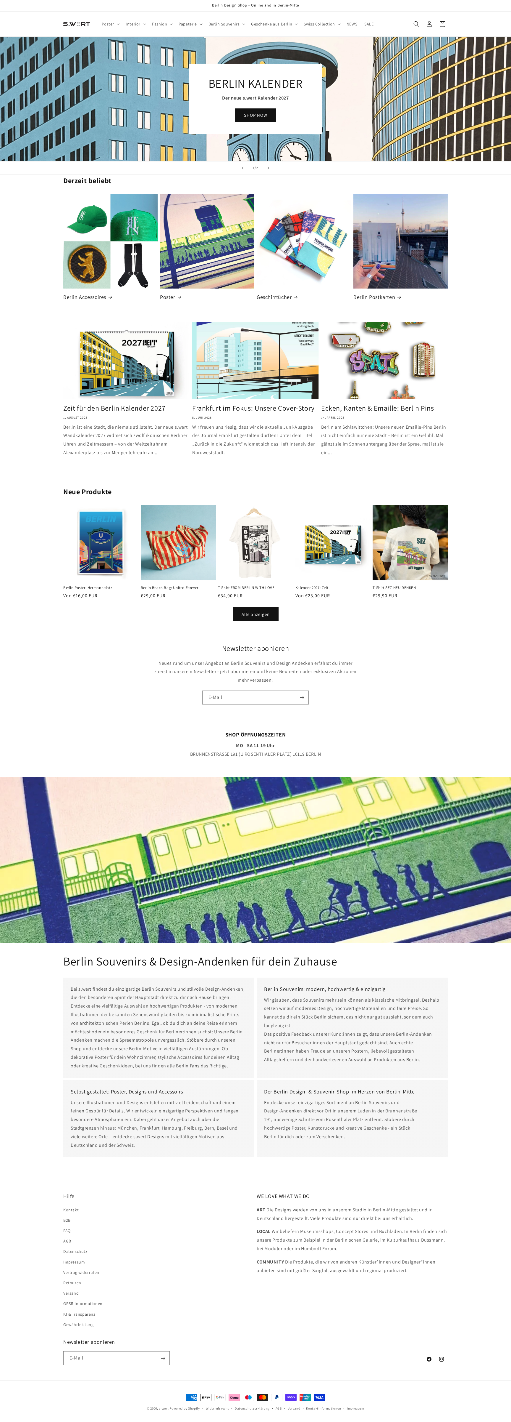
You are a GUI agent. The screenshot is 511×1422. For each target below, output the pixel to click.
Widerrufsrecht (217, 1408)
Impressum (74, 1261)
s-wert (164, 1408)
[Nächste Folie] (268, 167)
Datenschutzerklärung (252, 1408)
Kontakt (71, 1209)
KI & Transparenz (79, 1314)
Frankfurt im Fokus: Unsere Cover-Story (253, 408)
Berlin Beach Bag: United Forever (169, 587)
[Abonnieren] (301, 697)
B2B (67, 1220)
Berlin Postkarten (374, 297)
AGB (67, 1241)
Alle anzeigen (256, 614)
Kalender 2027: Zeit (311, 587)
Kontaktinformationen (323, 1408)
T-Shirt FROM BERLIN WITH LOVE (246, 587)
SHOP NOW (255, 115)
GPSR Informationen (83, 1303)
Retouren (72, 1282)
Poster (167, 297)
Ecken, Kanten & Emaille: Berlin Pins (377, 408)
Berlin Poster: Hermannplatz (87, 587)
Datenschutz (75, 1251)
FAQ (67, 1230)
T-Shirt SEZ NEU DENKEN (394, 587)
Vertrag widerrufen (81, 1272)
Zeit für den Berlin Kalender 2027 (114, 408)
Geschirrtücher (274, 297)
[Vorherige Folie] (242, 167)
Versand (71, 1293)
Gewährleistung (78, 1324)
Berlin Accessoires (84, 297)
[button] (110, 24)
